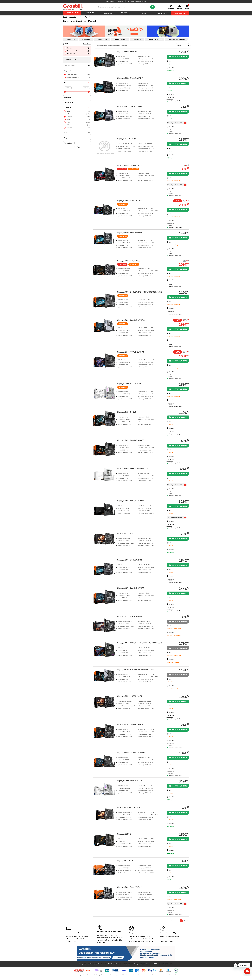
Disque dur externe (166, 964)
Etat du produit (69, 102)
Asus (78, 122)
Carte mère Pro (137, 39)
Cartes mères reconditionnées (176, 39)
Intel (78, 111)
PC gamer (82, 964)
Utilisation (67, 97)
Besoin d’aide (121, 1)
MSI (78, 114)
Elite (78, 119)
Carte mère (72, 17)
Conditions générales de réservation (83, 975)
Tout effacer (87, 44)
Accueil (65, 17)
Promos (78, 48)
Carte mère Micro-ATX (120, 39)
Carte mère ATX (86, 39)
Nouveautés (78, 54)
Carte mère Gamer (102, 39)
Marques (171, 975)
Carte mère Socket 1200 (154, 39)
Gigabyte (78, 117)
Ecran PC (106, 964)
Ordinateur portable (95, 964)
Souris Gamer (116, 964)
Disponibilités (68, 71)
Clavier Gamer (127, 964)
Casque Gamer (139, 964)
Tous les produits (78, 75)
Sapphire (78, 128)
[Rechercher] (152, 7)
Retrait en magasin (70, 66)
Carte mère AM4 (70, 39)
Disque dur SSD (152, 964)
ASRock (78, 125)
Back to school (78, 51)
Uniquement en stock (78, 77)
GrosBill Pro (111, 1)
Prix (65, 82)
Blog (176, 975)
